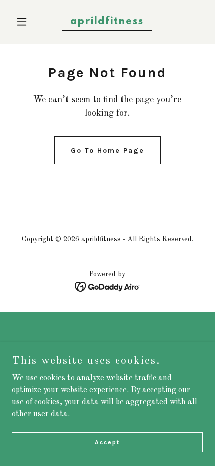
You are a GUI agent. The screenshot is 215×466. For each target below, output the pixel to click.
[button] (26, 22)
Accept (107, 442)
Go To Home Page (107, 150)
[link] (107, 22)
